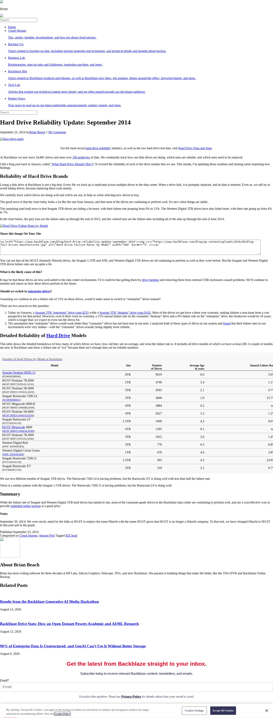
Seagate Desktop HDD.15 (18, 372)
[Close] (266, 710)
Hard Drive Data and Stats (195, 148)
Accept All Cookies (223, 710)
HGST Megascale (13, 427)
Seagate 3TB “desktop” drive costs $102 (125, 312)
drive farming (150, 280)
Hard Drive (58, 335)
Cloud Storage (28, 535)
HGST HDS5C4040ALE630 (18, 415)
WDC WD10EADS (13, 454)
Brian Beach (37, 132)
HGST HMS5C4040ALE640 (18, 430)
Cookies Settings (194, 710)
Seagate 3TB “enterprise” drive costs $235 (62, 312)
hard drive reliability (98, 148)
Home (12, 27)
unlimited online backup (25, 506)
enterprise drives (39, 291)
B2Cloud (71, 535)
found (226, 323)
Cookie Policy (62, 713)
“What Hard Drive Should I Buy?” (73, 164)
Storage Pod (47, 535)
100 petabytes (81, 157)
